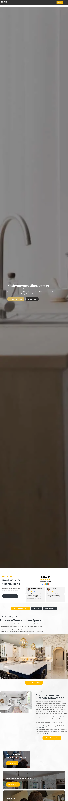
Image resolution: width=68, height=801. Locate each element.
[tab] (20, 608)
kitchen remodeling (28, 624)
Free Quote (59, 2)
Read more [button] (29, 600)
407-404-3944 (56, 717)
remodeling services (13, 294)
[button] (65, 594)
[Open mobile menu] (66, 2)
